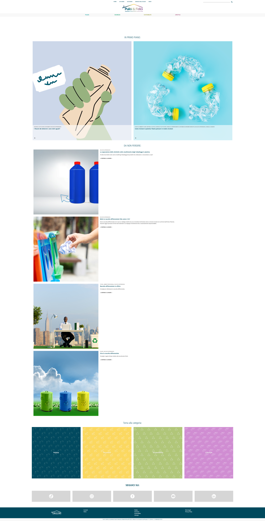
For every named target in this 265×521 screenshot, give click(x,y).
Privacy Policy (188, 511)
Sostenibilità (147, 14)
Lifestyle (177, 14)
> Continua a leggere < (44, 138)
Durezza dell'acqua (140, 1)
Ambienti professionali (109, 284)
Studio (101, 284)
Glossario (129, 1)
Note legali (188, 510)
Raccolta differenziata (105, 150)
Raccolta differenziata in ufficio (110, 286)
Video (150, 1)
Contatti (86, 510)
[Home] (132, 8)
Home (115, 1)
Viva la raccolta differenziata (109, 353)
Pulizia (87, 14)
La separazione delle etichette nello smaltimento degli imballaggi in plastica (125, 152)
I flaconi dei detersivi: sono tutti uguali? (47, 129)
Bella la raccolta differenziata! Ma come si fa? (115, 219)
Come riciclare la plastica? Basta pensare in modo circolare (154, 129)
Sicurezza (117, 14)
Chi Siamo (121, 1)
